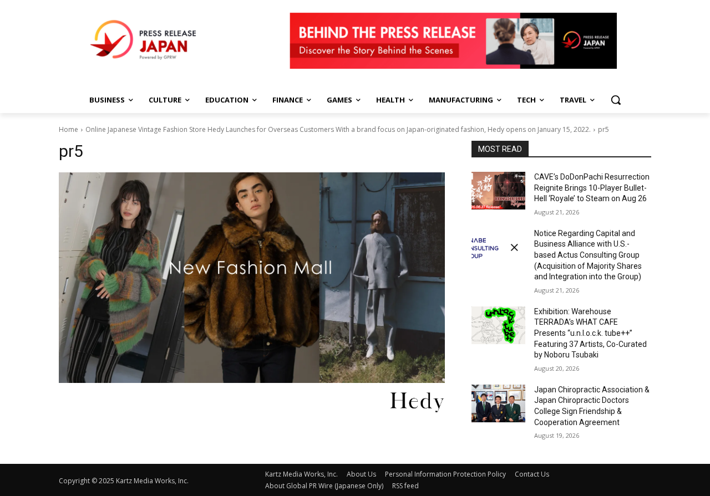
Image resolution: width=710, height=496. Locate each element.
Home (68, 129)
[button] (615, 99)
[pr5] (252, 277)
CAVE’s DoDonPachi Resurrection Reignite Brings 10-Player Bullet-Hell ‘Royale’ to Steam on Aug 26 (592, 187)
